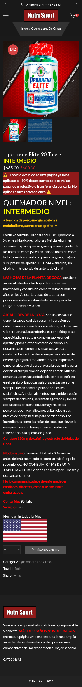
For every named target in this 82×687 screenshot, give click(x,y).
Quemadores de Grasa (46, 28)
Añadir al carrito (47, 549)
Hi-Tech (15, 568)
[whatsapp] (19, 575)
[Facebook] (14, 575)
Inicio (24, 28)
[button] (5, 4)
